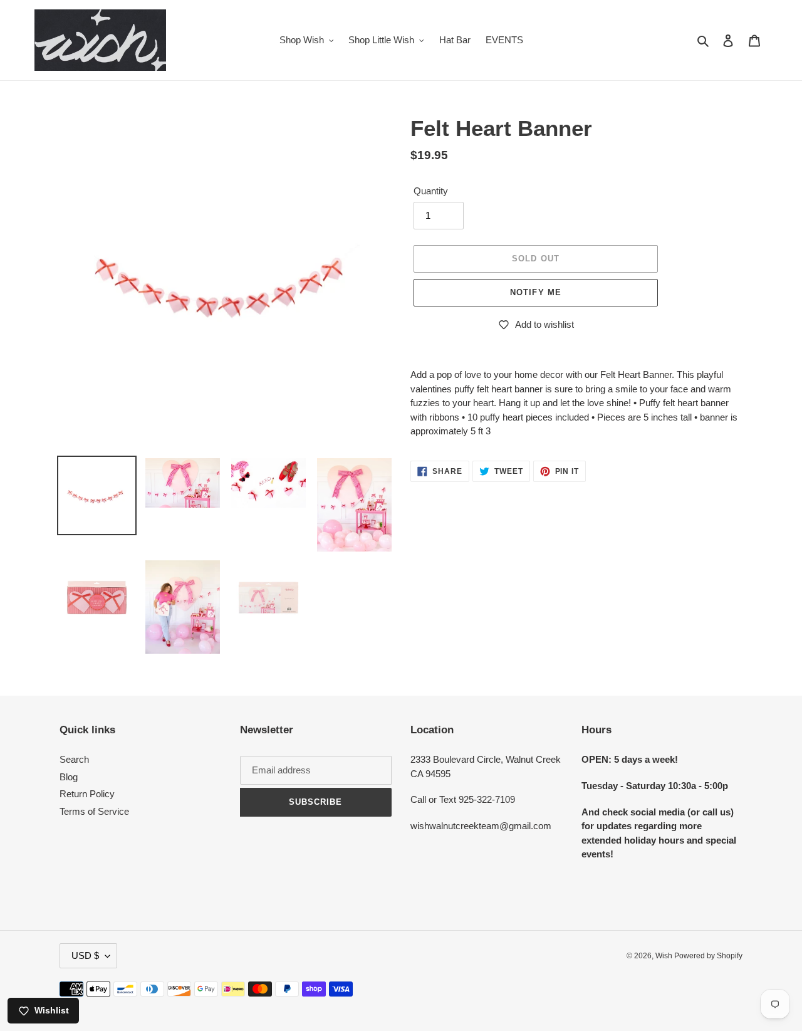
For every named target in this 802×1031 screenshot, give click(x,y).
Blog (69, 777)
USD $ (85, 955)
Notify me (535, 292)
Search (74, 759)
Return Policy (87, 793)
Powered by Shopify (708, 955)
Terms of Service (94, 811)
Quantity (431, 191)
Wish (664, 955)
